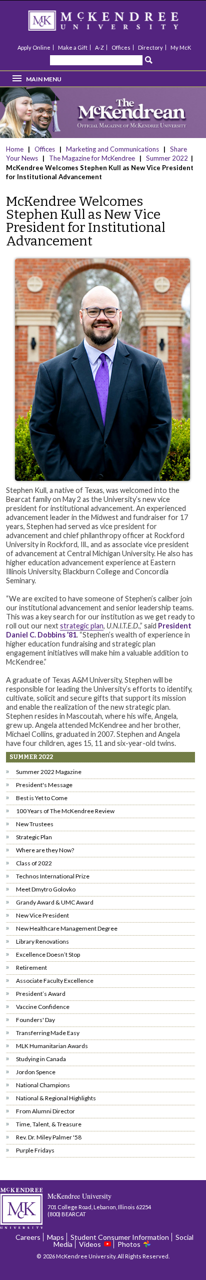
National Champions (43, 1085)
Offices (121, 47)
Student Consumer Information (119, 1237)
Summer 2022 (167, 158)
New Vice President (42, 915)
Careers (28, 1237)
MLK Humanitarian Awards (52, 1046)
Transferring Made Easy (48, 1033)
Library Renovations (42, 941)
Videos (90, 1244)
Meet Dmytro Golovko (46, 889)
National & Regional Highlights (56, 1098)
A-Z (99, 47)
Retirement (31, 967)
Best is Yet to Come (42, 798)
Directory (150, 47)
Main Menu (44, 79)
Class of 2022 (34, 863)
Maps (55, 1237)
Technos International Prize (53, 876)
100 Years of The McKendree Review (65, 811)
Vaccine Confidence (43, 1006)
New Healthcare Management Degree (67, 928)
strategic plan (82, 625)
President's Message (44, 785)
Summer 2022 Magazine (49, 772)
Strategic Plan (34, 837)
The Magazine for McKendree (92, 158)
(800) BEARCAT (67, 1214)
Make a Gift (73, 47)
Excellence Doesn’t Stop (48, 954)
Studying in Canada (41, 1059)
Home (15, 149)
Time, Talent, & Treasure (49, 1124)
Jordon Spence (36, 1072)
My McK (180, 47)
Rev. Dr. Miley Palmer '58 (49, 1137)
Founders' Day (35, 1019)
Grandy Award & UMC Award (55, 902)
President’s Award (41, 993)
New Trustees (35, 824)
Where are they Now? (45, 850)
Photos (129, 1244)
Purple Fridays (35, 1150)
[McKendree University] (116, 24)
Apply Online (34, 47)
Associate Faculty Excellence (55, 980)
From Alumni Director (45, 1111)
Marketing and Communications (112, 149)
